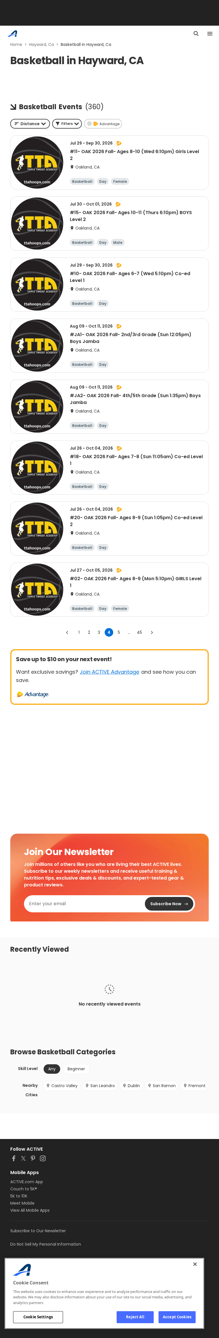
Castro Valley (64, 1086)
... (129, 632)
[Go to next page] (151, 632)
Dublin (134, 1086)
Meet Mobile (22, 1203)
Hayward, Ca (41, 44)
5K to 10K (18, 1196)
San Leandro (102, 1086)
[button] (67, 124)
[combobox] (30, 124)
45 (139, 632)
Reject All (135, 1316)
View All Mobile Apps (30, 1210)
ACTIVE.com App (26, 1182)
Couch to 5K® (23, 1189)
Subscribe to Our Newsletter (38, 1231)
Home (16, 44)
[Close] (195, 1264)
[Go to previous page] (67, 632)
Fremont (197, 1086)
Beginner (76, 1069)
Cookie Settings (38, 1316)
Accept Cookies (177, 1316)
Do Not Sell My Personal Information (45, 1244)
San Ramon (164, 1086)
